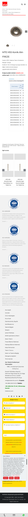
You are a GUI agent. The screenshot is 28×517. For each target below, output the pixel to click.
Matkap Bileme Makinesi (12, 344)
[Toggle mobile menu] (25, 4)
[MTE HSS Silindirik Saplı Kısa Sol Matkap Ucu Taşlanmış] (20, 165)
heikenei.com (9, 391)
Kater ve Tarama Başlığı (12, 353)
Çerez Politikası (9, 333)
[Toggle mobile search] (22, 4)
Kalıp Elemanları (10, 347)
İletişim (7, 330)
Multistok (5, 494)
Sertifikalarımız (9, 324)
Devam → (4, 221)
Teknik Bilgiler (9, 327)
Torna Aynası (9, 359)
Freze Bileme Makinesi (12, 341)
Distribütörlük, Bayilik (11, 321)
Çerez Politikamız (16, 475)
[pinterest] (22, 396)
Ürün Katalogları (10, 315)
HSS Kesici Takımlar (19, 144)
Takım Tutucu (9, 350)
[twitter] (16, 396)
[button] (3, 170)
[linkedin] (19, 396)
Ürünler (7, 313)
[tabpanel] (16, 107)
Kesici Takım (8, 339)
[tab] (11, 80)
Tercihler (17, 478)
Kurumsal (8, 318)
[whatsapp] (14, 396)
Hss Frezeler (11, 144)
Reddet (11, 478)
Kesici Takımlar (6, 145)
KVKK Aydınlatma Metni (12, 335)
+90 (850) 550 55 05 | (13, 383)
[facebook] (8, 396)
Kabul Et (6, 478)
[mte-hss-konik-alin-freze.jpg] (16, 32)
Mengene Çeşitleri (10, 356)
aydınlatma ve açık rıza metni (11, 453)
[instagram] (11, 396)
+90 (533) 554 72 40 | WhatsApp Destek (15, 387)
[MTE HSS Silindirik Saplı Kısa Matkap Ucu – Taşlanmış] (8, 165)
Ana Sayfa (8, 310)
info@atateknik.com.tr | (14, 380)
